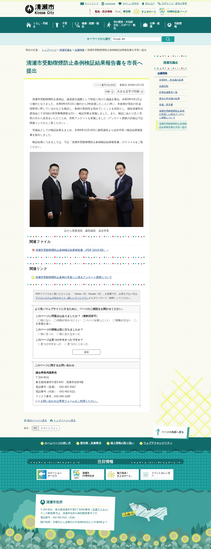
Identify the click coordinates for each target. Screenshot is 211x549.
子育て (64, 25)
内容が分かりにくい (68, 320)
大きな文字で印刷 (128, 91)
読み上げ (149, 3)
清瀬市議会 (65, 49)
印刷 (107, 91)
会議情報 (79, 49)
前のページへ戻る (37, 420)
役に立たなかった (69, 334)
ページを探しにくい (98, 320)
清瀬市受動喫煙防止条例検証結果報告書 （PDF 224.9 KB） (70, 250)
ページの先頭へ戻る (173, 432)
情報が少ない (123, 320)
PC (35, 428)
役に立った (47, 334)
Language (110, 3)
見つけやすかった (51, 344)
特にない (46, 320)
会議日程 (163, 86)
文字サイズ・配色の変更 (174, 3)
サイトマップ (91, 3)
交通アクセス (99, 509)
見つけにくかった (77, 344)
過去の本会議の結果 (169, 98)
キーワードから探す (99, 38)
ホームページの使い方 (58, 443)
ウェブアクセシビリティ (157, 443)
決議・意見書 (166, 104)
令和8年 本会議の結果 (171, 80)
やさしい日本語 (131, 3)
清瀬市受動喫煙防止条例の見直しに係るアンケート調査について (73, 277)
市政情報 (177, 25)
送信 (86, 352)
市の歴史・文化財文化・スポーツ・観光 (124, 25)
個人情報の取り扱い (122, 443)
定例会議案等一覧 (168, 92)
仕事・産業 (155, 25)
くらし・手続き (40, 25)
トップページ (49, 49)
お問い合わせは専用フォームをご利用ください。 (70, 401)
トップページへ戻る (64, 420)
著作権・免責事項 (90, 443)
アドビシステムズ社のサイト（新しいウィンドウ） (62, 298)
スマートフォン (49, 428)
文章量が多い (43, 323)
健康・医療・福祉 (90, 25)
